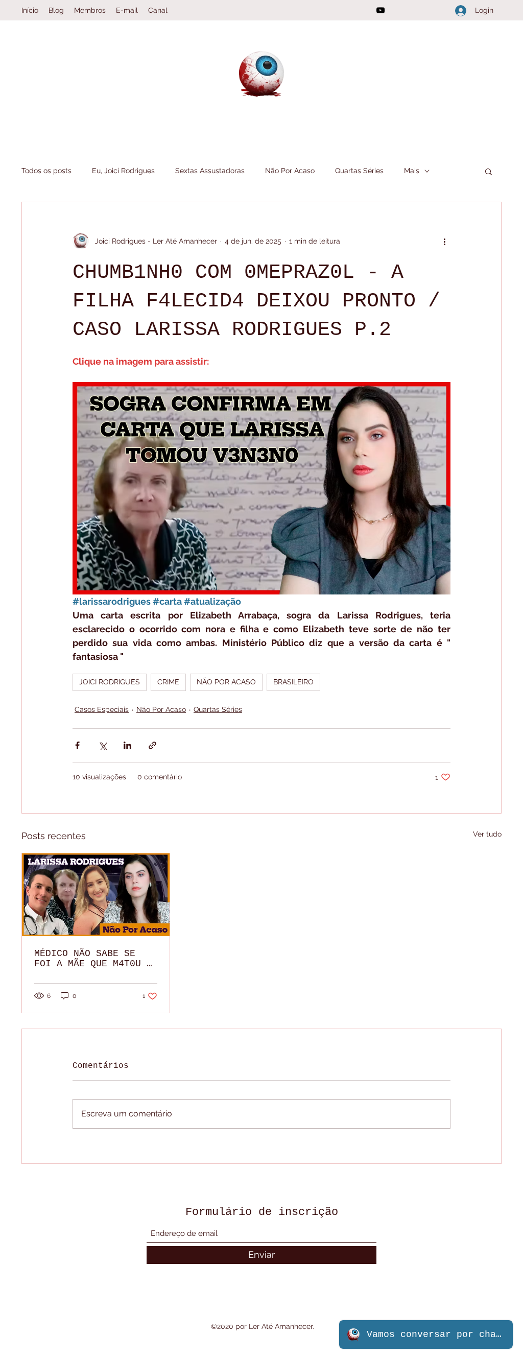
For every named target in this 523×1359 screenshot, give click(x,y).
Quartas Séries (359, 170)
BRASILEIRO (293, 682)
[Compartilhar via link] (152, 745)
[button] (488, 171)
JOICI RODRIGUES (109, 682)
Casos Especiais (102, 709)
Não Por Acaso (290, 170)
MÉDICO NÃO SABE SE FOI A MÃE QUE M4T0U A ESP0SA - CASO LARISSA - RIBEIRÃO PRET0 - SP (93, 958)
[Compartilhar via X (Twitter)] (102, 745)
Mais (411, 170)
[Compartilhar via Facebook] (77, 745)
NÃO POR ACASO (226, 682)
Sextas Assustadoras (210, 170)
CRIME (168, 682)
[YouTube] (380, 10)
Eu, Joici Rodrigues (123, 170)
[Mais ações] (444, 241)
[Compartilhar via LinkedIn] (127, 745)
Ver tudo (487, 834)
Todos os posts (46, 170)
